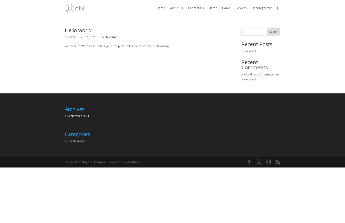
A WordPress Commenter (258, 74)
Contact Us (196, 8)
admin (72, 37)
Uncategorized (262, 8)
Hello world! (79, 30)
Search (273, 32)
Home (161, 8)
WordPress (132, 162)
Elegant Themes (93, 162)
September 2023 (78, 116)
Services (241, 8)
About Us (176, 8)
